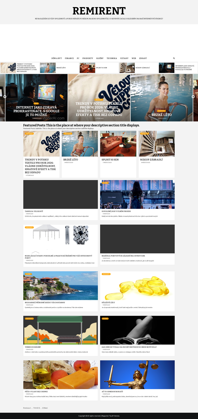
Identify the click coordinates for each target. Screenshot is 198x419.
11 (39, 408)
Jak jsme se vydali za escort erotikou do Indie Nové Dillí (129, 347)
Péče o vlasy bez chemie (36, 392)
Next (46, 408)
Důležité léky (108, 303)
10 (37, 408)
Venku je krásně (33, 347)
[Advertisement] (99, 39)
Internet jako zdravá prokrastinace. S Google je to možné (184, 68)
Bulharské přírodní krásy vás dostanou (45, 303)
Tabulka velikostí (34, 211)
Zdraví (143, 58)
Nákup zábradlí (143, 68)
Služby (100, 58)
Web (134, 58)
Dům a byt (56, 58)
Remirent (99, 11)
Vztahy (124, 58)
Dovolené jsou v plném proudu (116, 211)
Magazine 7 (106, 416)
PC (78, 58)
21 (43, 408)
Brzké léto (61, 68)
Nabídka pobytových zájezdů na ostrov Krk (123, 256)
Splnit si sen (101, 68)
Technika (112, 58)
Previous (26, 408)
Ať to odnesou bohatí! (112, 392)
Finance (69, 58)
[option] (20, 68)
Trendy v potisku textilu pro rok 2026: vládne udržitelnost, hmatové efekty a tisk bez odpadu (27, 67)
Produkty (87, 58)
